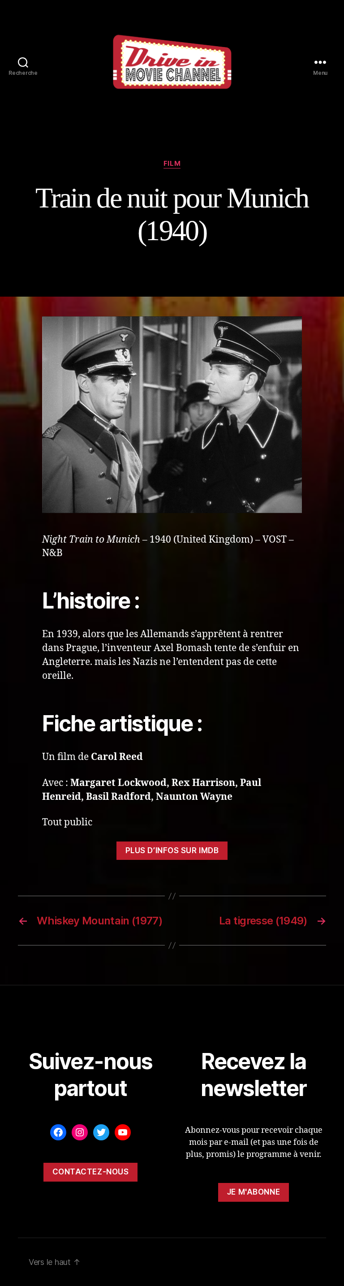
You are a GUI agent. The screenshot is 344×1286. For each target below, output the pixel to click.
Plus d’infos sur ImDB (172, 850)
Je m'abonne (253, 1191)
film (172, 164)
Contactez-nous (90, 1171)
